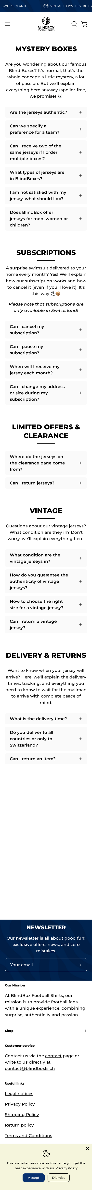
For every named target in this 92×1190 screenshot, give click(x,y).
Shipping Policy (22, 1114)
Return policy (19, 1125)
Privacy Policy (20, 1104)
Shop (9, 1031)
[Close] (87, 1148)
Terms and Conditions (28, 1135)
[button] (73, 24)
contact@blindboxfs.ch (30, 1068)
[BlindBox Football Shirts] (46, 24)
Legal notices (19, 1093)
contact (53, 1055)
